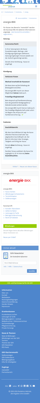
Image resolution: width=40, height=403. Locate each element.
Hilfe (10, 267)
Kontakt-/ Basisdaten (12, 209)
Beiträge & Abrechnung (13, 215)
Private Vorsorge (8, 328)
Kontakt (4, 295)
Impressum (6, 306)
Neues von (28, 167)
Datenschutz (17, 267)
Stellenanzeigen (10, 198)
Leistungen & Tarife (12, 213)
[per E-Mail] (34, 385)
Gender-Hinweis (7, 304)
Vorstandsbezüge (8, 323)
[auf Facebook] (27, 385)
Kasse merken (10, 192)
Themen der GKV (8, 343)
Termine (5, 340)
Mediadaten (6, 297)
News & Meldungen (8, 336)
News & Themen (9, 333)
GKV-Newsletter (7, 345)
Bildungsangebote (8, 360)
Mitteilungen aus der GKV (11, 338)
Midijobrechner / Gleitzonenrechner (14, 321)
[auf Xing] (19, 385)
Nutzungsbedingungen (10, 300)
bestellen (32, 271)
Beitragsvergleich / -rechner (11, 319)
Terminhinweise (11, 196)
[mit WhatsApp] (22, 385)
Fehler (15, 167)
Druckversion (33, 18)
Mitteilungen (14, 194)
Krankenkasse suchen (9, 314)
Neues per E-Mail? (9, 237)
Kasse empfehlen (22, 18)
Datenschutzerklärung (9, 302)
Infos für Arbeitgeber (9, 362)
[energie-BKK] (20, 180)
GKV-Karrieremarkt (10, 352)
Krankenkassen (8, 311)
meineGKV (5, 370)
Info (5, 267)
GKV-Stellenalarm (8, 357)
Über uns (5, 293)
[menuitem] (2, 12)
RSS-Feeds (5, 347)
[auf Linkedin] (24, 385)
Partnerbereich (7, 372)
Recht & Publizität (11, 218)
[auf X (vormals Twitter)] (31, 385)
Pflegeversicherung (8, 326)
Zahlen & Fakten (11, 211)
